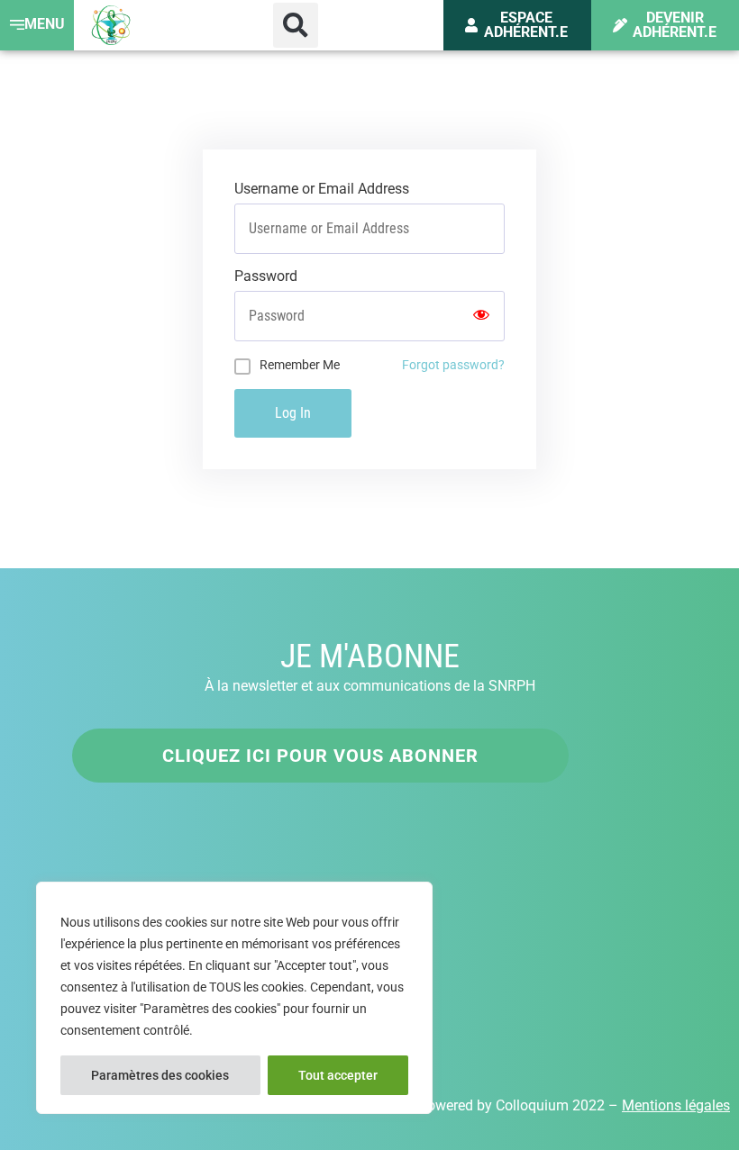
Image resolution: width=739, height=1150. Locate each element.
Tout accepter (338, 1075)
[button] (295, 25)
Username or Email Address (321, 189)
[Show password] (481, 316)
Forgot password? (453, 365)
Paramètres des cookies (160, 1075)
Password (265, 276)
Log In (293, 412)
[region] (234, 998)
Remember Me (300, 365)
